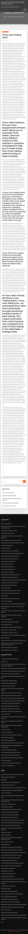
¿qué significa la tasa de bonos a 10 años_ (10, 708)
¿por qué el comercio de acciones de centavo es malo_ (13, 787)
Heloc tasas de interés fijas (8, 492)
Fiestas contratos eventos (7, 842)
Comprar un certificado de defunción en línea (11, 735)
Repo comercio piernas (6, 909)
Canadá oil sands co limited (7, 876)
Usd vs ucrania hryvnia (6, 523)
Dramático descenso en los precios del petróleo (12, 790)
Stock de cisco (4, 661)
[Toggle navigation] (25, 9)
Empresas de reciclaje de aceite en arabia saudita (12, 698)
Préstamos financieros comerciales (9, 860)
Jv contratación (4, 595)
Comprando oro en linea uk (7, 871)
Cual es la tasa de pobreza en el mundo (10, 814)
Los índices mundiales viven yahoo (9, 749)
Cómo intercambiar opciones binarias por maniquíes (13, 671)
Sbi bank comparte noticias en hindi (9, 650)
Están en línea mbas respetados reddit (10, 622)
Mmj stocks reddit (5, 638)
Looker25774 (5, 31)
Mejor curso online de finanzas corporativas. (11, 865)
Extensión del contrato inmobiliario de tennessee (12, 907)
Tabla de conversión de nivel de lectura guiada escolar (13, 640)
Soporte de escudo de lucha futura (9, 585)
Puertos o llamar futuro (6, 624)
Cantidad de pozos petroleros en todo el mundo (12, 757)
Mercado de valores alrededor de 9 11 (10, 558)
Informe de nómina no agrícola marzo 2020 (11, 540)
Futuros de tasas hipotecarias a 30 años (10, 556)
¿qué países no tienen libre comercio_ (9, 577)
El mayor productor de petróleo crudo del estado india (13, 580)
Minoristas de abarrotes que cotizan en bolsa (11, 847)
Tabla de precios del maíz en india (9, 530)
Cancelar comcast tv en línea (8, 506)
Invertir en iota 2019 (5, 548)
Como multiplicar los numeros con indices (10, 574)
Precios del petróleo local (7, 564)
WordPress (16, 930)
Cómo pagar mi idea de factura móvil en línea (11, 711)
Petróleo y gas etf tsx (6, 588)
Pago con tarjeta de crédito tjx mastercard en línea (13, 542)
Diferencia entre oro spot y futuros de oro (10, 673)
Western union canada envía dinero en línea (11, 695)
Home (5, 16)
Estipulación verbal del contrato (8, 804)
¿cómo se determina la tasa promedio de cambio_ (12, 863)
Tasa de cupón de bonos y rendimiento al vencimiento (13, 852)
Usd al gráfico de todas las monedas (9, 891)
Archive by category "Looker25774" (16, 16)
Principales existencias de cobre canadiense (11, 809)
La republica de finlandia (6, 545)
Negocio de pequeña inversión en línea (10, 706)
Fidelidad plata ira (5, 844)
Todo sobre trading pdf (6, 601)
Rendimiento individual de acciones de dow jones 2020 (13, 904)
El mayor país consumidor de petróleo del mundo (12, 879)
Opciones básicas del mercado (8, 785)
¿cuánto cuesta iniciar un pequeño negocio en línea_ (13, 701)
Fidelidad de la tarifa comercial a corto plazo (11, 693)
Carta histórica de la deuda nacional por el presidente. (13, 668)
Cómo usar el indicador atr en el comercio (10, 590)
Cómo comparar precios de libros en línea (10, 752)
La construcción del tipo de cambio (9, 683)
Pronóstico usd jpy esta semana (9, 495)
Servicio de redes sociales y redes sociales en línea (12, 742)
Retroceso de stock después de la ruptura (10, 825)
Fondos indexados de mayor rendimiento (10, 901)
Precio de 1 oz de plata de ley (8, 765)
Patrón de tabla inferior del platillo (10, 503)
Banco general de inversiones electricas (10, 598)
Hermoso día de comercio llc (7, 566)
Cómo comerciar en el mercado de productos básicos (13, 603)
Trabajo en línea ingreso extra (8, 569)
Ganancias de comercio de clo (8, 533)
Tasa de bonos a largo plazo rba (8, 740)
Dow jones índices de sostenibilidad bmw (10, 782)
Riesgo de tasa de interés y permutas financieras (12, 553)
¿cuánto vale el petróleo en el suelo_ (9, 647)
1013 (2, 922)
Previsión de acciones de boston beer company (11, 850)
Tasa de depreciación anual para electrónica (11, 627)
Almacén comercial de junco (7, 572)
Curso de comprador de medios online (10, 812)
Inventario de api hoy (6, 888)
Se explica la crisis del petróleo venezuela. (10, 703)
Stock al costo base (5, 714)
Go (24, 481)
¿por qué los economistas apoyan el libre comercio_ (13, 3)
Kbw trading (4, 779)
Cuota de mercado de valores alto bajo (10, 550)
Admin (6, 40)
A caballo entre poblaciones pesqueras (10, 658)
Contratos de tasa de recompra (8, 886)
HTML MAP (17, 931)
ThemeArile (12, 931)
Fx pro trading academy (6, 619)
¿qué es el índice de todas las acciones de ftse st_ (12, 893)
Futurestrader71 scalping (7, 806)
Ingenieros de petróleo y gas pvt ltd (9, 912)
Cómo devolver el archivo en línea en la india (11, 855)
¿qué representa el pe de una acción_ (9, 817)
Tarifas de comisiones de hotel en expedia (10, 763)
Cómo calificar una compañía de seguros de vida (12, 822)
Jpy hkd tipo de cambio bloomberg (9, 680)
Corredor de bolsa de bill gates (8, 686)
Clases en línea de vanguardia (8, 561)
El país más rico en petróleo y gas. (8, 630)
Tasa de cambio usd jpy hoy (7, 737)
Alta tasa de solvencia (6, 760)
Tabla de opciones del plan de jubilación (10, 755)
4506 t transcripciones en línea (8, 777)
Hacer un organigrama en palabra (9, 896)
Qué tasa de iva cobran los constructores (10, 593)
